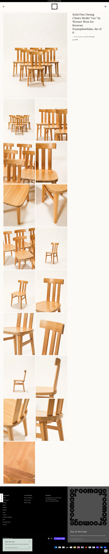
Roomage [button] (48, 495)
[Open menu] (5, 6)
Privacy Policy (27, 500)
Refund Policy (27, 502)
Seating (4, 502)
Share (76, 39)
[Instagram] (51, 538)
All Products (6, 500)
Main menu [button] (6, 495)
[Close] (30, 541)
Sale (4, 519)
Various (4, 514)
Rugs (4, 512)
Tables (4, 505)
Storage (5, 510)
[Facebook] (48, 538)
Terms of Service (28, 497)
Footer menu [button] (28, 495)
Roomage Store (6, 522)
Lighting (5, 507)
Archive (4, 524)
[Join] (29, 547)
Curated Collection (7, 517)
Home (4, 497)
